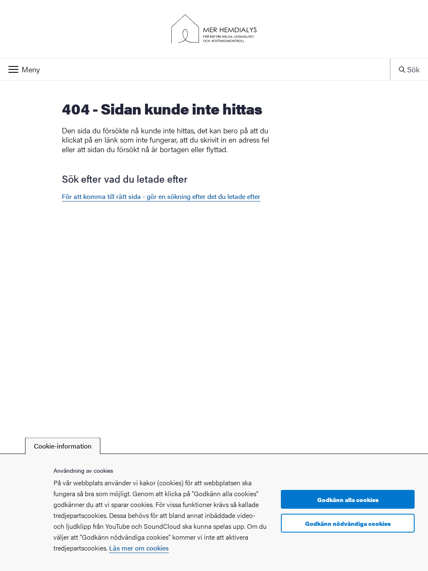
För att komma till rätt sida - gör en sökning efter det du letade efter (161, 196)
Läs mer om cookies (139, 548)
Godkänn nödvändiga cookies (348, 523)
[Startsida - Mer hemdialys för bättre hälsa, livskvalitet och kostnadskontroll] (214, 29)
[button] (195, 69)
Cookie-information (63, 446)
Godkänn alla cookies (348, 499)
